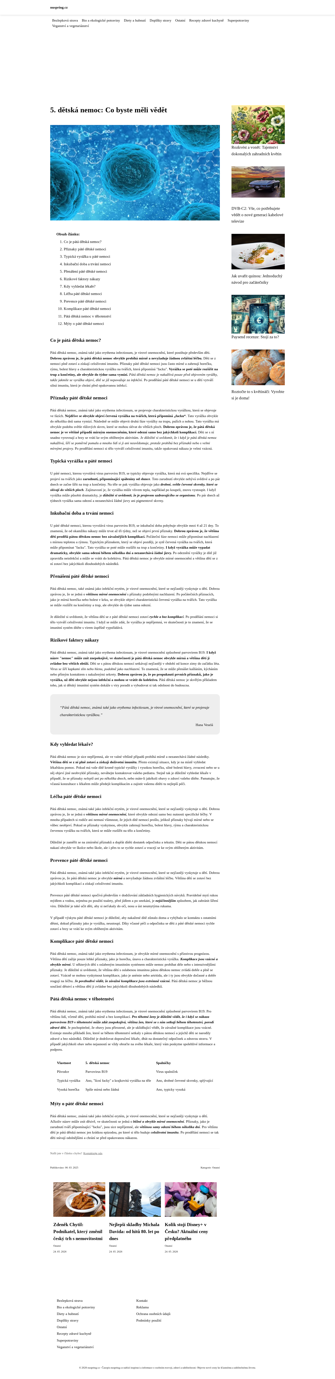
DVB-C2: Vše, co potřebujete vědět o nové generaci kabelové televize (257, 215)
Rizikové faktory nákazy (82, 279)
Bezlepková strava (65, 20)
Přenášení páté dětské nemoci (85, 271)
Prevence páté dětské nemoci (85, 301)
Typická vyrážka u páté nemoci (87, 256)
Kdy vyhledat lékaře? (79, 286)
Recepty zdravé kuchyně (206, 20)
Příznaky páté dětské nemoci (85, 249)
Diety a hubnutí (135, 20)
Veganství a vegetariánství (70, 26)
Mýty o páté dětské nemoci (84, 324)
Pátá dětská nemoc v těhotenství (87, 316)
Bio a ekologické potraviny (101, 20)
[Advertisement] (167, 57)
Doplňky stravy (160, 20)
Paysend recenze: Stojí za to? (255, 337)
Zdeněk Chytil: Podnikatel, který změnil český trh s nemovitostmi (78, 1231)
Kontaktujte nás (92, 1153)
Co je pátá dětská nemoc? (82, 242)
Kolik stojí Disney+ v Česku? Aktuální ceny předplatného (186, 1231)
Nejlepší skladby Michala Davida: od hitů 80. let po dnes (134, 1231)
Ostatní (180, 20)
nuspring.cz (59, 7)
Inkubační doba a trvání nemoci (87, 264)
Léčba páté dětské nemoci (83, 294)
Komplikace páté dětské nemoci (87, 309)
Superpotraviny (238, 20)
